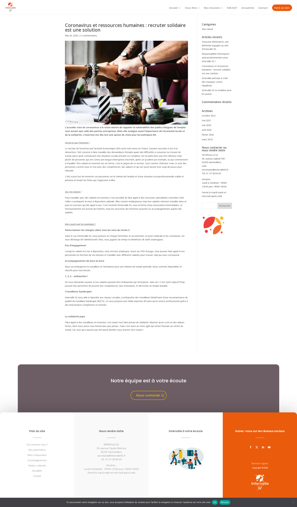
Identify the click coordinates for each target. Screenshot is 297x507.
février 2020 (208, 134)
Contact (263, 8)
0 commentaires (88, 35)
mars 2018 (207, 139)
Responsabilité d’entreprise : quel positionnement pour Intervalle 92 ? (216, 57)
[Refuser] (293, 502)
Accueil (173, 8)
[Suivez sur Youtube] (269, 447)
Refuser (225, 502)
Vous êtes (191, 8)
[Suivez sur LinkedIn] (262, 447)
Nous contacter (148, 395)
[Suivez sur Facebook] (250, 447)
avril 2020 (206, 129)
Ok (214, 502)
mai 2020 (206, 125)
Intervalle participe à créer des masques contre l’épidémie (215, 82)
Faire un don (282, 7)
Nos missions (212, 8)
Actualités (248, 8)
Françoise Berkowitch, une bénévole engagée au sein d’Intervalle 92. (215, 45)
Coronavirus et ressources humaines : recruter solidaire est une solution (216, 70)
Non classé (207, 29)
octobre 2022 (208, 115)
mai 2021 (206, 120)
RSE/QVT (232, 8)
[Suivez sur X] (256, 447)
